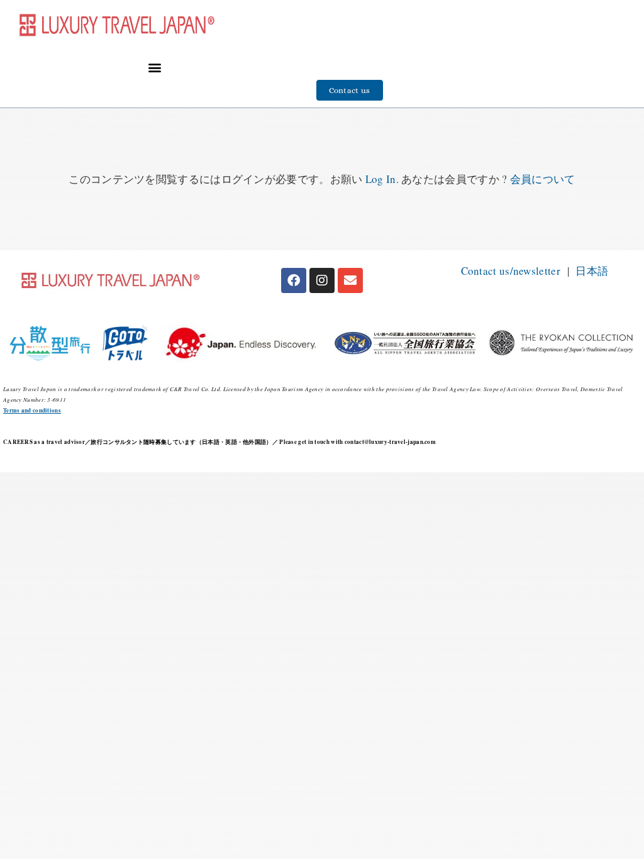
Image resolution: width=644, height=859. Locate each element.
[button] (154, 67)
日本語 (591, 270)
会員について (542, 179)
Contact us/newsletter (510, 270)
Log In (380, 179)
